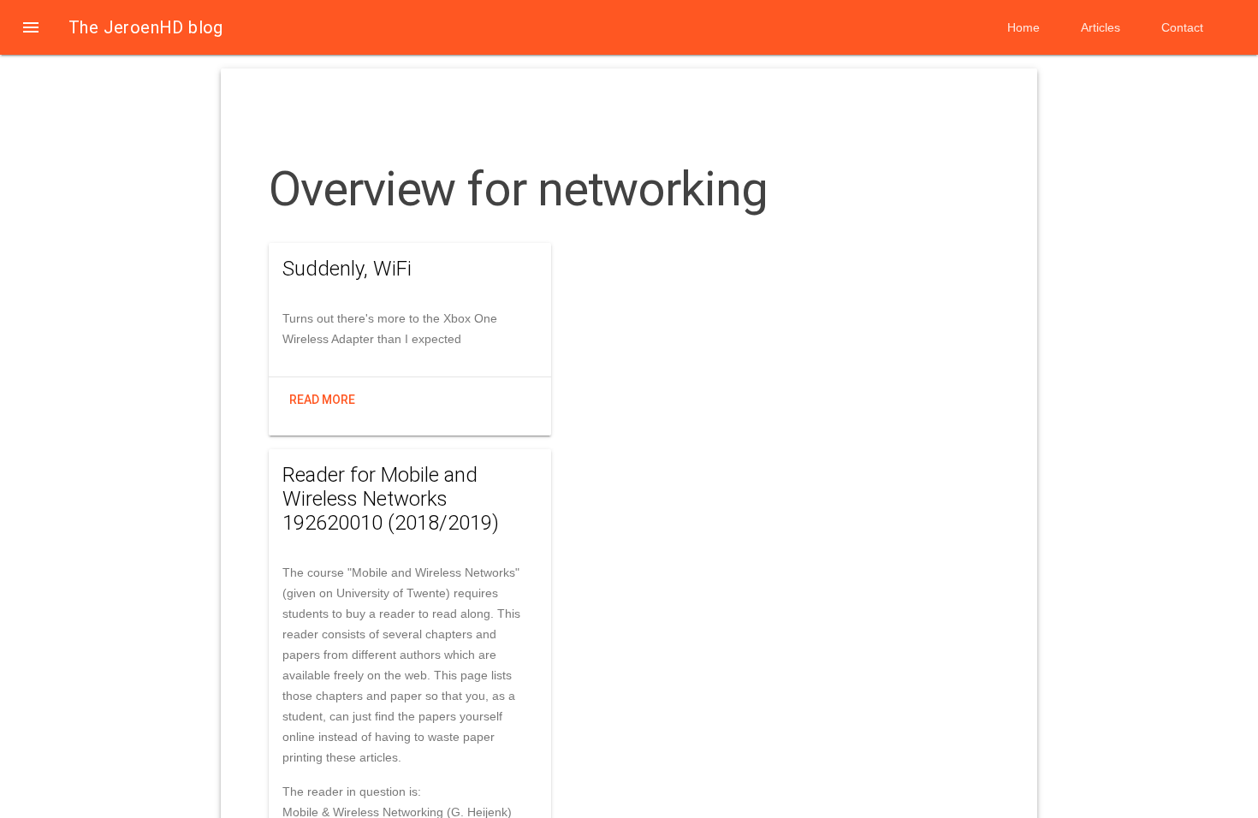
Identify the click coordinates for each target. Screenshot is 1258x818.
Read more (322, 399)
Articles (1100, 27)
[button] (30, 27)
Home (1023, 27)
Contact (1182, 27)
